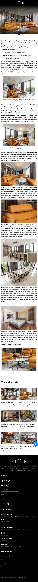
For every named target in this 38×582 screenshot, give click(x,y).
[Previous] (5, 359)
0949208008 (5, 535)
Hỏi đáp (3, 567)
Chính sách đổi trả (6, 560)
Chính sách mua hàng (7, 563)
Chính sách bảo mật (7, 556)
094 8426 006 (5, 522)
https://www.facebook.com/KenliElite (11, 546)
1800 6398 (4, 541)
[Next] (33, 359)
